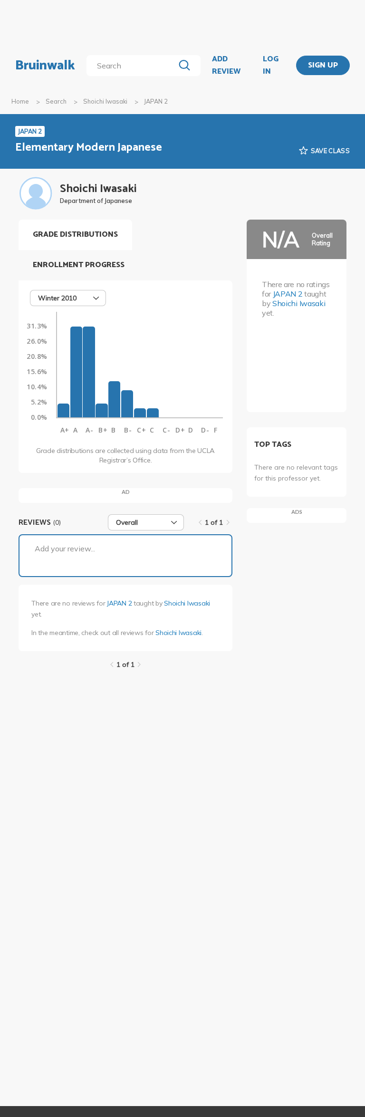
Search (56, 101)
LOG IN (271, 65)
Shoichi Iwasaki (105, 101)
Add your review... (65, 548)
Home (20, 101)
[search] (132, 65)
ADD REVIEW (226, 65)
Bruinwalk (45, 65)
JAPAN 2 (119, 603)
